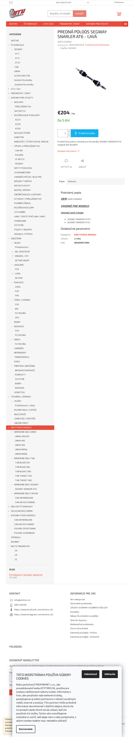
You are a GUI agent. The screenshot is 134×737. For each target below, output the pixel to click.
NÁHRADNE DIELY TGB (24, 458)
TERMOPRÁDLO (21, 357)
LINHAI (17, 71)
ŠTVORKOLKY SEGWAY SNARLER (25, 575)
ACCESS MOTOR (22, 75)
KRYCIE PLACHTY (22, 185)
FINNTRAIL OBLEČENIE (24, 366)
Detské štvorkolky (23, 80)
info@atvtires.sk (22, 600)
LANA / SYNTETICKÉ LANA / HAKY (29, 216)
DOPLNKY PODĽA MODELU (23, 515)
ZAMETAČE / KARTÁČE (24, 418)
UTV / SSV (15, 89)
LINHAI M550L (21, 449)
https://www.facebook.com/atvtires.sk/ (33, 609)
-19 (15, 555)
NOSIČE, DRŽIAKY (22, 190)
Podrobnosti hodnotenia (97, 45)
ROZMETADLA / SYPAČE (25, 410)
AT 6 (17, 58)
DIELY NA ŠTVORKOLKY (22, 506)
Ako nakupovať (63, 2)
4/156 (17, 128)
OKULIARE (19, 265)
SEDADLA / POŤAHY (23, 234)
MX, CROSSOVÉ (22, 251)
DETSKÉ (19, 278)
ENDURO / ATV (22, 256)
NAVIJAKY (18, 102)
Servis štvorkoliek (79, 628)
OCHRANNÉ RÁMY (22, 172)
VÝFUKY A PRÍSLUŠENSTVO (27, 146)
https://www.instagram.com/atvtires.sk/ (33, 614)
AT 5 (17, 53)
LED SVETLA (19, 111)
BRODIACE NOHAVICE (25, 370)
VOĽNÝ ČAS (19, 392)
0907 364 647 (20, 605)
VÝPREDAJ (16, 537)
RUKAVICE (19, 282)
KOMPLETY (20, 374)
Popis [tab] (62, 181)
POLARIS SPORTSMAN (24, 528)
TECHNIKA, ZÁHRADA (21, 396)
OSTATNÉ (19, 225)
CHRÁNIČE (19, 348)
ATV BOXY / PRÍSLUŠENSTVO (28, 199)
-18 (15, 550)
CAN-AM (19, 150)
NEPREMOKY (20, 352)
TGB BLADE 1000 (23, 471)
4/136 (17, 124)
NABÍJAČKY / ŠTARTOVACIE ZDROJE (31, 141)
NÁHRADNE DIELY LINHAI (25, 432)
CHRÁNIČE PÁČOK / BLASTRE (28, 177)
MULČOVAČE (20, 414)
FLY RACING (20, 313)
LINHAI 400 (20, 440)
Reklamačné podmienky (82, 624)
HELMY (17, 243)
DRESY (17, 339)
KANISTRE (19, 137)
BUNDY (17, 322)
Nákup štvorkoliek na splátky (84, 616)
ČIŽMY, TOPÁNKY (22, 300)
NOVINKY (15, 542)
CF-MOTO (20, 159)
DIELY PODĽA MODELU (21, 427)
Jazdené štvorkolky (24, 84)
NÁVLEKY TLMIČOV (23, 181)
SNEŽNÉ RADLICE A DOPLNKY (27, 194)
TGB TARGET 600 (23, 480)
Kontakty (74, 612)
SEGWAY (18, 49)
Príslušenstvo (21, 247)
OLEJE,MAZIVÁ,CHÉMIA (22, 511)
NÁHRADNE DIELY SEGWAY (26, 484)
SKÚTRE (15, 40)
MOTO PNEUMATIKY (20, 546)
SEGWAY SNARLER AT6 (26, 489)
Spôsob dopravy (78, 620)
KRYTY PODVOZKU (23, 168)
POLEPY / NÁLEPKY (23, 229)
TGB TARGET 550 (23, 476)
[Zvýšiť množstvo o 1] (69, 131)
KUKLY (17, 361)
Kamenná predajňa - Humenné (84, 637)
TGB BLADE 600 (22, 467)
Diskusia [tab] (72, 181)
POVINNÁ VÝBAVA (22, 203)
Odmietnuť (90, 674)
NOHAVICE (19, 326)
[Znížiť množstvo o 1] (69, 135)
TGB (16, 67)
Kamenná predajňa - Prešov (83, 632)
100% (18, 273)
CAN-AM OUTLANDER (25, 502)
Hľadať (79, 13)
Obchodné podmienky (81, 603)
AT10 (17, 62)
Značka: (68, 48)
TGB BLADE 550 (22, 462)
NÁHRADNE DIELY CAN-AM (26, 493)
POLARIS (19, 155)
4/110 (17, 119)
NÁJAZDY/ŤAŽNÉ (22, 133)
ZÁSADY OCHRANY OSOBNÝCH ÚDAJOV (89, 607)
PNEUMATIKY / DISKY (21, 93)
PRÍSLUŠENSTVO (23, 106)
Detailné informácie (67, 151)
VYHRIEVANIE (20, 221)
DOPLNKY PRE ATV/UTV (22, 97)
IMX (16, 309)
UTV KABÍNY (19, 212)
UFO (17, 317)
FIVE (17, 295)
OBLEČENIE (16, 238)
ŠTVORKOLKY (17, 45)
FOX (17, 269)
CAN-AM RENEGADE (24, 498)
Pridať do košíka (87, 133)
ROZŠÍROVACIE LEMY (24, 207)
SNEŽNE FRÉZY (21, 423)
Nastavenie (26, 729)
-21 (15, 559)
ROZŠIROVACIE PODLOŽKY (27, 115)
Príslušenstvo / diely (25, 405)
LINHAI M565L (21, 454)
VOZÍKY (17, 401)
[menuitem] (13, 24)
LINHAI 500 (20, 445)
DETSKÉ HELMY (22, 260)
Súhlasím (109, 674)
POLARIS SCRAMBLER (24, 533)
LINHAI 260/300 (22, 436)
